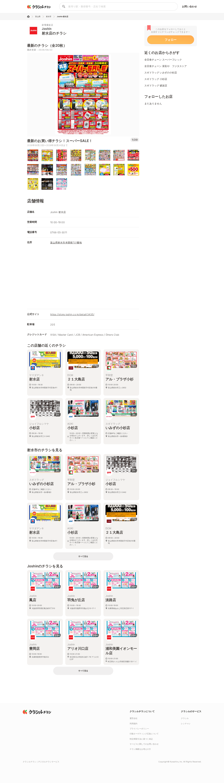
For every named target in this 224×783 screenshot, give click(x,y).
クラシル (185, 718)
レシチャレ (186, 723)
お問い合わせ (189, 6)
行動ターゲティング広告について (144, 733)
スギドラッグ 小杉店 (155, 78)
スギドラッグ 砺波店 (155, 85)
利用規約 (133, 723)
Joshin (46, 28)
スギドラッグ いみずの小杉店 (160, 72)
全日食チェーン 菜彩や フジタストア (165, 66)
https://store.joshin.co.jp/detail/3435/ (72, 314)
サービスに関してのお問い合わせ (144, 744)
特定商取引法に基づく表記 (141, 739)
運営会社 (133, 718)
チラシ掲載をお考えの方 (140, 749)
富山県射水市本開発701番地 (66, 242)
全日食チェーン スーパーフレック (163, 59)
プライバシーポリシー (139, 728)
